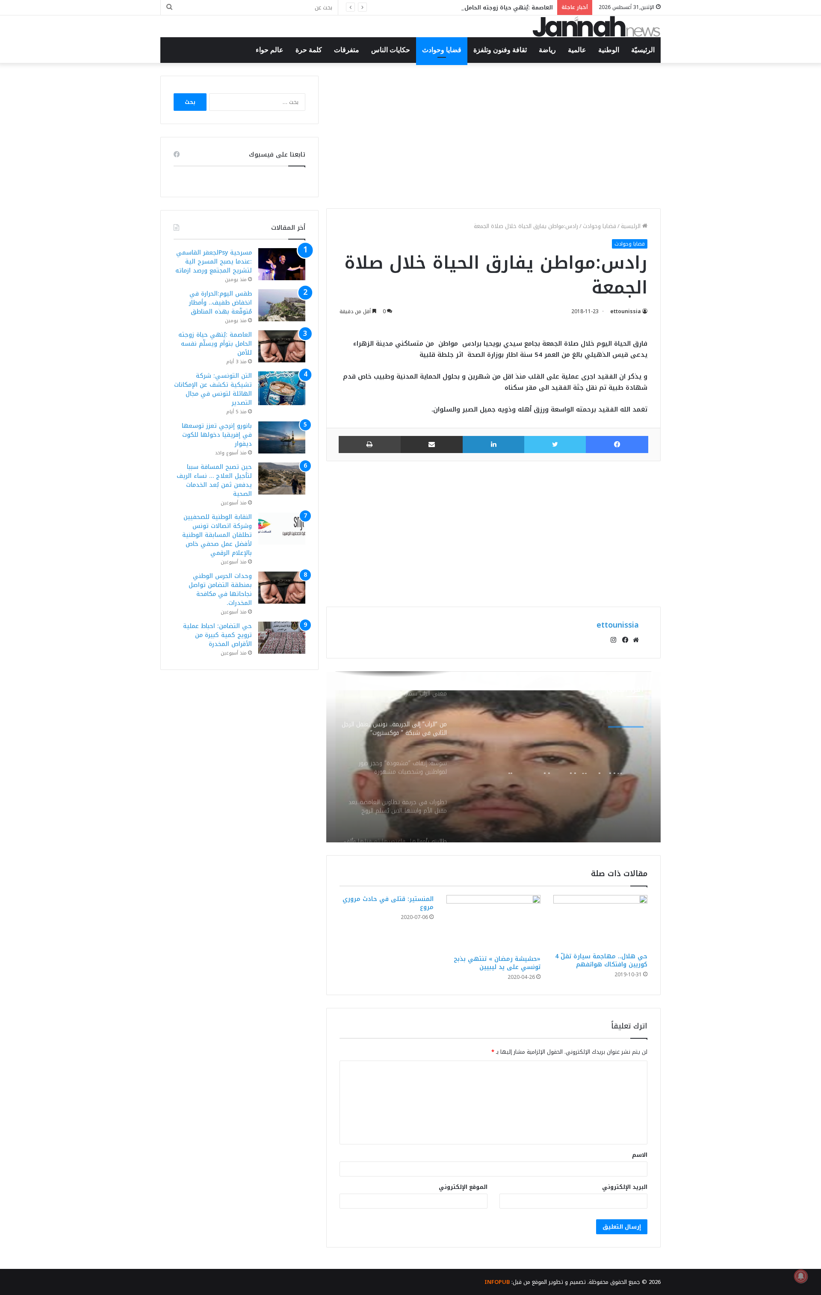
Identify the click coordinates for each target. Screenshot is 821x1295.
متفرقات (346, 49)
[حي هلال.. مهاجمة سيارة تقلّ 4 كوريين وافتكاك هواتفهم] (600, 921)
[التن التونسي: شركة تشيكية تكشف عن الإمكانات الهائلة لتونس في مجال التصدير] (281, 388)
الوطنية (608, 49)
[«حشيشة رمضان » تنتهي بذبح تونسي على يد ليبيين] (493, 922)
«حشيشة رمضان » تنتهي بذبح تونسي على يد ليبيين (497, 963)
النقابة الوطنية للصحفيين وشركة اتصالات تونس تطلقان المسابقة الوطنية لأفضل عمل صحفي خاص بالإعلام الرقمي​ (217, 535)
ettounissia (625, 311)
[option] (493, 756)
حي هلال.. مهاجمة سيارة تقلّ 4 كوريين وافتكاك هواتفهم (601, 960)
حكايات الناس (390, 49)
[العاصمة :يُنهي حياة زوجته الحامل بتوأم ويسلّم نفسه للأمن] (281, 346)
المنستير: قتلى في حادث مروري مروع (388, 903)
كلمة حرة (308, 49)
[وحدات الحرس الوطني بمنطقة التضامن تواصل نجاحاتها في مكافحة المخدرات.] (281, 588)
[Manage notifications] (801, 1276)
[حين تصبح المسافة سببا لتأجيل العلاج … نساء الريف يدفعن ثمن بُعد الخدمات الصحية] (281, 478)
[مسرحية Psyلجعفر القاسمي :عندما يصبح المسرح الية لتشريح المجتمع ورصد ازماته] (281, 264)
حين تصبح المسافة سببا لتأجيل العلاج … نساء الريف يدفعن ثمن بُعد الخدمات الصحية (214, 480)
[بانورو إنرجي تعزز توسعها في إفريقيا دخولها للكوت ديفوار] (281, 437)
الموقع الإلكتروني (463, 1187)
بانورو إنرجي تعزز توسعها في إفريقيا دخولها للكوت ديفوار (217, 435)
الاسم (639, 1155)
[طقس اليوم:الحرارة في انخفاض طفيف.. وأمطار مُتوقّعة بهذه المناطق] (281, 305)
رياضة (547, 49)
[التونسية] (596, 26)
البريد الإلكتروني (624, 1187)
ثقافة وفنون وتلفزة (500, 49)
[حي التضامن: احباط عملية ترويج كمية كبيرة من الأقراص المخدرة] (281, 638)
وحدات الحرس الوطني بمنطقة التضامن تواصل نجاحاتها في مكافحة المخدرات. (220, 589)
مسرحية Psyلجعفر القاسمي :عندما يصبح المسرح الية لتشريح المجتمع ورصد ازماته (213, 261)
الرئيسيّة (643, 49)
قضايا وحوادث (441, 49)
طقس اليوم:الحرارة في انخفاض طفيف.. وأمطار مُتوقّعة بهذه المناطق (220, 302)
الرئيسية (631, 226)
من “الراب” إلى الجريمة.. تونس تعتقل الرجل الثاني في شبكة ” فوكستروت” (554, 758)
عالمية (577, 49)
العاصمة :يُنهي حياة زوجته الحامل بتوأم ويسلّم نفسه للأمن (475, 7)
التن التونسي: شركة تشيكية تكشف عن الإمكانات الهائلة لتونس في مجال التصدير (213, 389)
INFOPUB (497, 1282)
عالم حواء (270, 49)
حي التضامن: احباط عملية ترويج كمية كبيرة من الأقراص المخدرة (217, 635)
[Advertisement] (493, 136)
